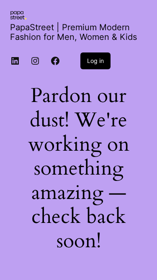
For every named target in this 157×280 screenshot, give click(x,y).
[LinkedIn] (15, 61)
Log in (95, 60)
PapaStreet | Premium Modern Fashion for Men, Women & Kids (73, 32)
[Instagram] (35, 61)
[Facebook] (55, 61)
